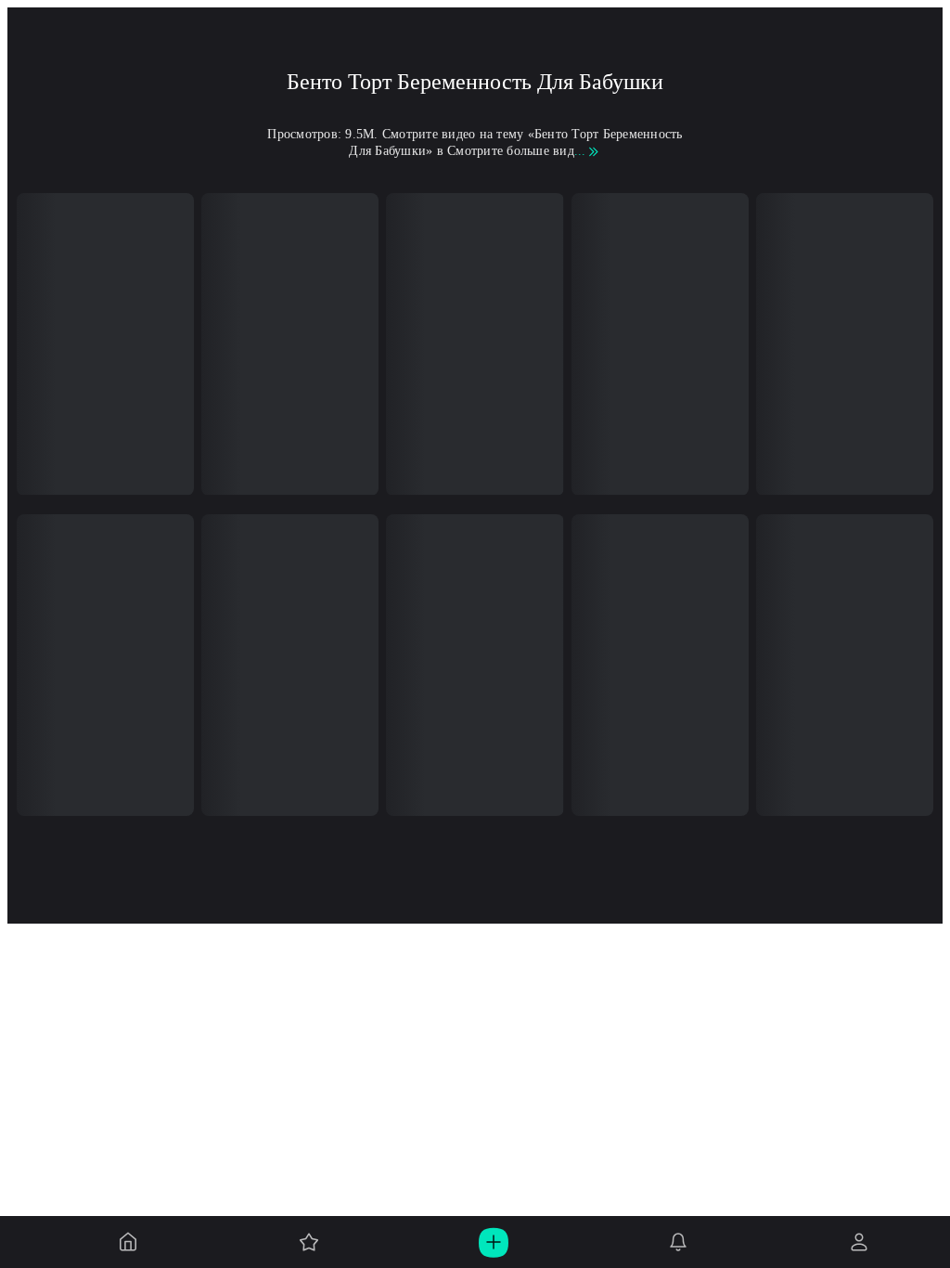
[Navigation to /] (128, 1242)
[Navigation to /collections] (309, 1242)
